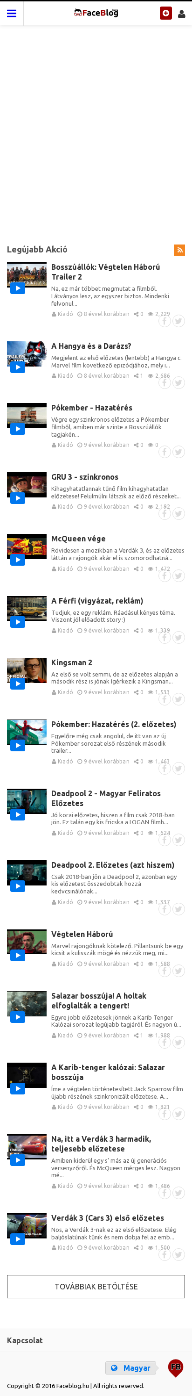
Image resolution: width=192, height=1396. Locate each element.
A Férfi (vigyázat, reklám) (97, 601)
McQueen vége (78, 538)
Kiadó (64, 314)
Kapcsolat (25, 1340)
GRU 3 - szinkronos (84, 477)
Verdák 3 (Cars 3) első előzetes (107, 1218)
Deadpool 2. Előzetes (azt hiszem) (113, 865)
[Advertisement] (96, 129)
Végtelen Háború (82, 934)
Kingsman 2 (71, 662)
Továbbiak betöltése (96, 1286)
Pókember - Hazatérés (91, 407)
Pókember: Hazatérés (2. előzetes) (114, 724)
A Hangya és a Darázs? (91, 346)
